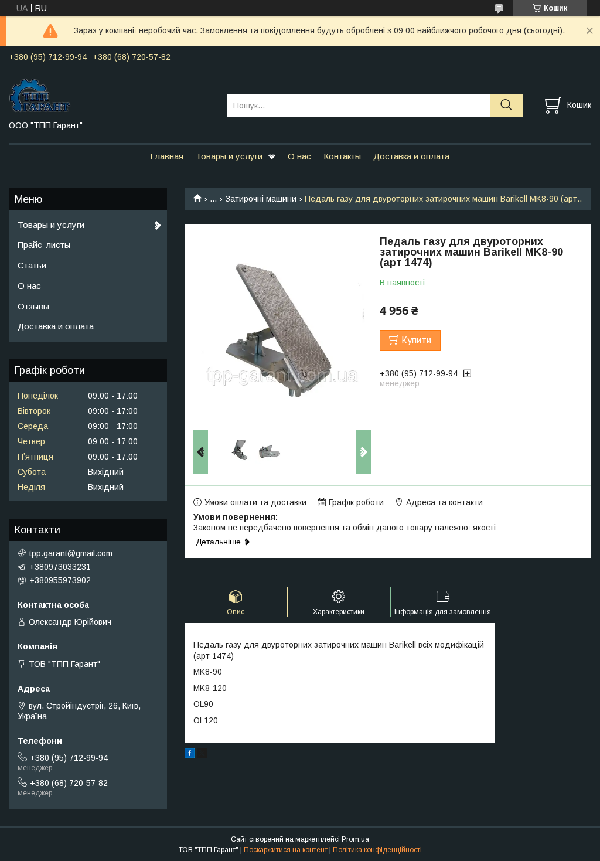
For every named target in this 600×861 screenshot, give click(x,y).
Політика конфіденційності (377, 850)
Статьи (32, 265)
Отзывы (33, 306)
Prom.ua (355, 839)
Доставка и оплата (411, 156)
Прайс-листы (44, 245)
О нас (299, 156)
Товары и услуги (229, 156)
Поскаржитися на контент (286, 850)
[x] (202, 755)
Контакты (342, 156)
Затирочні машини (261, 198)
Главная (166, 156)
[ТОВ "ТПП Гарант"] (111, 94)
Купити (416, 340)
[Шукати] (506, 105)
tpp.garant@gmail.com (70, 553)
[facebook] (190, 755)
